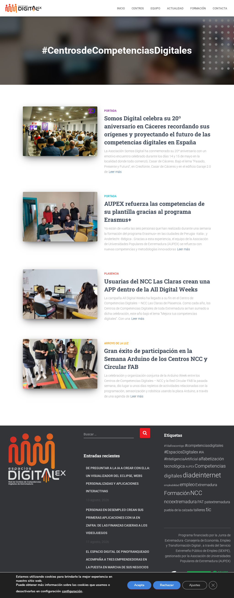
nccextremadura (180, 501)
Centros (138, 8)
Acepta (139, 585)
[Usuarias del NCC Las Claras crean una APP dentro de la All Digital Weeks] (60, 294)
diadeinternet (202, 475)
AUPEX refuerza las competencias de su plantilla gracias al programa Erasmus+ (154, 211)
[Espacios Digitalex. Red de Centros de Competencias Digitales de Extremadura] (24, 8)
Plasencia (111, 273)
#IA (201, 452)
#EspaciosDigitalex (181, 452)
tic (208, 509)
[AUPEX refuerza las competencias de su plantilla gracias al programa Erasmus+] (60, 216)
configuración (72, 591)
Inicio (121, 8)
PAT (200, 502)
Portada (110, 110)
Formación (198, 8)
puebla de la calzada (178, 510)
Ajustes (194, 585)
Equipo (155, 8)
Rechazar (167, 585)
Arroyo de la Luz (116, 343)
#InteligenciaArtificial (181, 459)
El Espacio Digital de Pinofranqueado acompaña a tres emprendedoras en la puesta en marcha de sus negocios (117, 559)
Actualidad (175, 8)
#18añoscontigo (174, 445)
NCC (196, 493)
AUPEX (190, 466)
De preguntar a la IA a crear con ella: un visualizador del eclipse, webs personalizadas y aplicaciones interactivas (118, 479)
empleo (187, 484)
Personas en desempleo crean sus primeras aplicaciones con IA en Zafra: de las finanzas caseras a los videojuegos (116, 521)
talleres (199, 510)
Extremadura (206, 484)
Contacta (220, 8)
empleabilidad (171, 485)
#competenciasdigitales (204, 445)
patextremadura (217, 502)
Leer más (115, 172)
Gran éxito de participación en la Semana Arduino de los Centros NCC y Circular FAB (155, 358)
